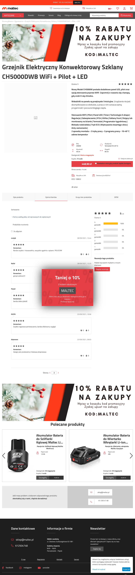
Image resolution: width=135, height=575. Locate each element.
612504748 (21, 546)
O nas (23, 559)
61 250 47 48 (103, 500)
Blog (59, 15)
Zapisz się (97, 548)
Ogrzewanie (18, 21)
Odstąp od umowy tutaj (73, 15)
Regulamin (41, 559)
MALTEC (77, 2)
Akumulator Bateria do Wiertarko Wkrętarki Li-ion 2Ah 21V (49, 439)
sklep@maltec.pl (103, 492)
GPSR (116, 197)
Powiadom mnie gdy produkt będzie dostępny (114, 163)
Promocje (41, 15)
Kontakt (59, 559)
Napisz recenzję (102, 269)
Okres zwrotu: (77, 169)
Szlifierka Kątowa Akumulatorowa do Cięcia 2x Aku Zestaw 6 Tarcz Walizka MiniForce (116, 439)
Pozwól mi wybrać (98, 569)
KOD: (73, 179)
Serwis (51, 15)
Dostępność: (76, 155)
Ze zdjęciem (18, 231)
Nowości (31, 15)
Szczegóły (43, 477)
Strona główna (7, 21)
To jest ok (126, 569)
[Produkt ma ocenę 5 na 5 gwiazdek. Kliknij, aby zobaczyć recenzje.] (126, 84)
